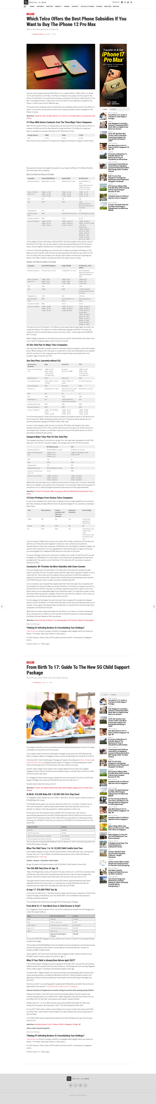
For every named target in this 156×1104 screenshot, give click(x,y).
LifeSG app (43, 856)
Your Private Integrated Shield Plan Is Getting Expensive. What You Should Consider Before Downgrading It (118, 882)
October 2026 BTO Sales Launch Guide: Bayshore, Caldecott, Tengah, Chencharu (117, 854)
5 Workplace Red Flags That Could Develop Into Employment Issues (118, 845)
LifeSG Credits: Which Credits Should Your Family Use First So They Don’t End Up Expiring (118, 863)
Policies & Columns (87, 6)
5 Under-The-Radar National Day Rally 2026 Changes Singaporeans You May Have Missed (118, 207)
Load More (78, 1069)
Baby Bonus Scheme (84, 760)
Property (75, 6)
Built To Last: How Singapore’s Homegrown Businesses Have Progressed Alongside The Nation (118, 179)
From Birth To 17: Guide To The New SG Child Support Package (117, 117)
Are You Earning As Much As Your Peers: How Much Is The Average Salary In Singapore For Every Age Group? (118, 801)
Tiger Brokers (31, 631)
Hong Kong (107, 6)
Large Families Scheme (35, 762)
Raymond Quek (38, 34)
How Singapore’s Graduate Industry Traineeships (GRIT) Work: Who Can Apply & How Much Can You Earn (118, 126)
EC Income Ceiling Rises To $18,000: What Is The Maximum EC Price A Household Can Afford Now (117, 157)
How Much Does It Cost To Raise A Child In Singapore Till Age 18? (118, 147)
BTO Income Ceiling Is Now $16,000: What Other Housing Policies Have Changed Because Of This (118, 189)
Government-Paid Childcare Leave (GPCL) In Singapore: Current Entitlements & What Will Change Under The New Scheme (118, 168)
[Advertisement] (61, 154)
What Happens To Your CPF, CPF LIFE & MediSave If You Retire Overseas (118, 836)
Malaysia (116, 6)
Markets (58, 6)
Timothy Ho (37, 682)
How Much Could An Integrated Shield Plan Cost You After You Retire (118, 872)
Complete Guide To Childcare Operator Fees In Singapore (118, 197)
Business (99, 6)
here (38, 644)
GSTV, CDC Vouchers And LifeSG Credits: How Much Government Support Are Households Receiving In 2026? (117, 137)
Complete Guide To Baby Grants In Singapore (62, 986)
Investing (49, 6)
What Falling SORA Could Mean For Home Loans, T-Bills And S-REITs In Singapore (118, 828)
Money (32, 6)
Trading (66, 6)
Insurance (40, 6)
